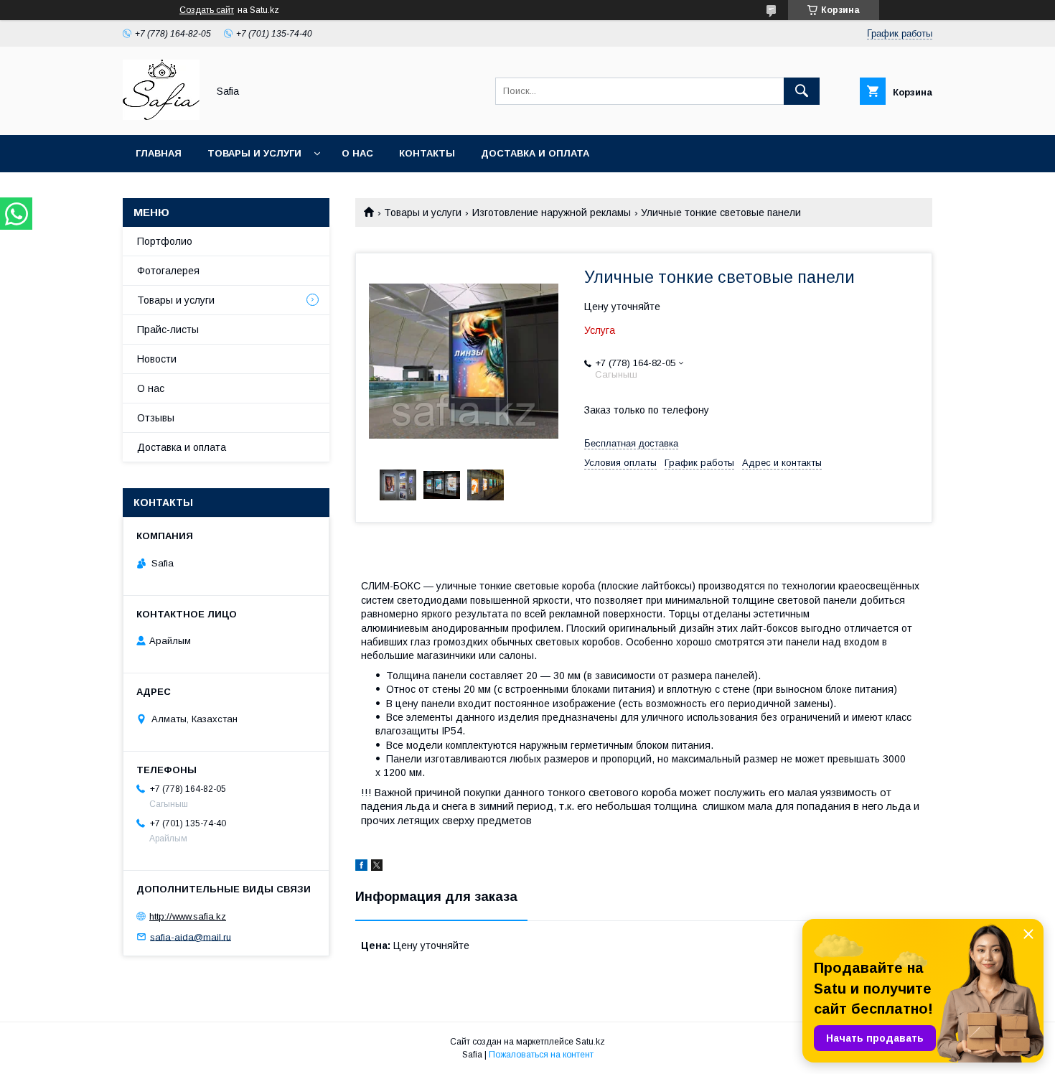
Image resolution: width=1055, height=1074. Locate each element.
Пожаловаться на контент (541, 1055)
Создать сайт (206, 10)
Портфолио (164, 241)
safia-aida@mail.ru (190, 936)
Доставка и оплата (535, 153)
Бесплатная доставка (631, 443)
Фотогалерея (168, 270)
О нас (357, 153)
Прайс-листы (168, 329)
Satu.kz (590, 1042)
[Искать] (802, 91)
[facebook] (361, 867)
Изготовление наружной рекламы (551, 212)
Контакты (427, 153)
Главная (159, 153)
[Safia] (161, 116)
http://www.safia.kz (187, 916)
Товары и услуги (254, 153)
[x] (377, 867)
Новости (157, 359)
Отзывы (155, 418)
